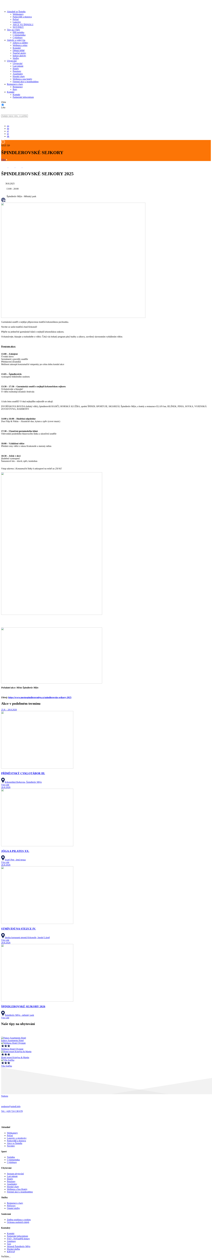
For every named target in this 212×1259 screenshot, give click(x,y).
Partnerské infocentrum (23, 97)
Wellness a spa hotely (22, 79)
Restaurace (18, 87)
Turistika (11, 1157)
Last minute (18, 66)
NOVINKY (18, 27)
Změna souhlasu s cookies (19, 1219)
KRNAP (11, 1251)
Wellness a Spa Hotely (17, 1189)
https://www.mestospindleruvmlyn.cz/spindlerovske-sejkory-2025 (39, 697)
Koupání (17, 48)
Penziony (17, 71)
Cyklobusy (18, 37)
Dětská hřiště (19, 50)
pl (8, 131)
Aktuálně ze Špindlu (16, 11)
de (8, 128)
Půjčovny (11, 1205)
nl (8, 133)
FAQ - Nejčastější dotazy (18, 1238)
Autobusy (11, 1241)
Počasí (16, 19)
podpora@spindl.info (10, 1106)
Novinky (11, 1146)
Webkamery (18, 14)
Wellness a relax (20, 45)
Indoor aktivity (19, 55)
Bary (15, 89)
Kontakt (10, 92)
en (8, 126)
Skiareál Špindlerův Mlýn (18, 1246)
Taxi (9, 1244)
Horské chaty (19, 76)
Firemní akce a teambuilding (26, 81)
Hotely (16, 68)
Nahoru (4, 1096)
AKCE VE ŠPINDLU (23, 24)
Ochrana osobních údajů (18, 1222)
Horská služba (13, 1249)
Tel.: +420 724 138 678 (12, 1111)
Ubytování (12, 61)
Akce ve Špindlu (14, 1143)
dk (8, 136)
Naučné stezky (19, 53)
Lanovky (17, 22)
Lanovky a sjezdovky (17, 1138)
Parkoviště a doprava (22, 17)
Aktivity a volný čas (16, 40)
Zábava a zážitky (20, 42)
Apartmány (18, 74)
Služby (16, 58)
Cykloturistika (19, 35)
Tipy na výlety (13, 30)
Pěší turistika (18, 32)
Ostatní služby (13, 1208)
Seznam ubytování (15, 1173)
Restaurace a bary (15, 84)
